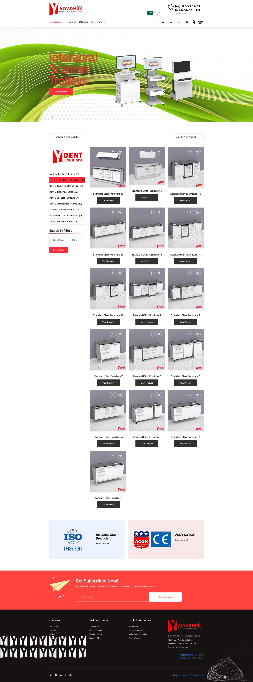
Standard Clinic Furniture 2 (185, 437)
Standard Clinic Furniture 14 (185, 194)
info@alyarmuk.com (188, 655)
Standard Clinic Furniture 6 (146, 376)
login (200, 22)
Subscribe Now (165, 597)
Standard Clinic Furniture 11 (185, 254)
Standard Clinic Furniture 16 (147, 191)
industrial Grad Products (106, 536)
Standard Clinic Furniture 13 (108, 254)
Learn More (101, 543)
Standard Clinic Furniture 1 (108, 498)
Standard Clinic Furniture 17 (108, 194)
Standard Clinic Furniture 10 (108, 315)
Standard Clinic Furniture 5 (185, 376)
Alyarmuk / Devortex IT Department (188, 675)
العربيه (157, 13)
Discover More (61, 80)
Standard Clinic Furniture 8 (185, 315)
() (64, 174)
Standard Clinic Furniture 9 (146, 315)
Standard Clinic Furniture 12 (147, 254)
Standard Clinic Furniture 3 (146, 437)
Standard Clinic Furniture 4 (108, 437)
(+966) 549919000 (187, 10)
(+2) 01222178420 (187, 6)
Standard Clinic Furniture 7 (108, 376)
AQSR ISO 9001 (185, 535)
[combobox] (188, 136)
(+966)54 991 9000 (187, 658)
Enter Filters (58, 250)
